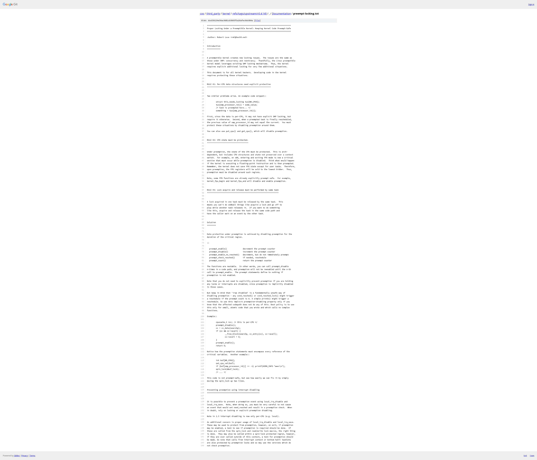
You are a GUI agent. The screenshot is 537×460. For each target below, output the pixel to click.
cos (202, 13)
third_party (213, 13)
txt (525, 455)
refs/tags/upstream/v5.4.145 (249, 13)
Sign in (531, 4)
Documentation (281, 13)
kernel (226, 13)
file (257, 20)
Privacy (24, 455)
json (532, 455)
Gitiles (17, 455)
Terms (32, 455)
